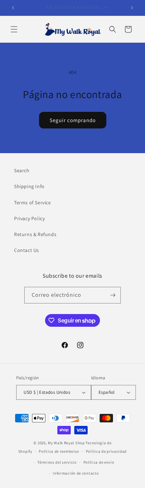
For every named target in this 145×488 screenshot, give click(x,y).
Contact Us (26, 250)
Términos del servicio (57, 462)
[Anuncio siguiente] (132, 8)
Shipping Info (29, 186)
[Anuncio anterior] (13, 8)
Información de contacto (76, 473)
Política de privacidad (106, 451)
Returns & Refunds (35, 234)
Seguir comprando (73, 120)
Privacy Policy (29, 218)
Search (22, 170)
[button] (14, 29)
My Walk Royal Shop (66, 442)
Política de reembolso (59, 451)
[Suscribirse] (112, 295)
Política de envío (98, 462)
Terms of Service (32, 202)
